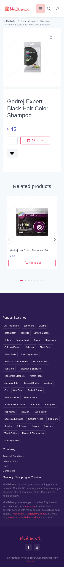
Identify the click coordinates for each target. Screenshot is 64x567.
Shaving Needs (35, 419)
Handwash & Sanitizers (30, 369)
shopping (30, 506)
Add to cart (37, 140)
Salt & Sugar (40, 412)
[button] (49, 8)
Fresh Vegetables (29, 354)
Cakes (7, 340)
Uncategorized (11, 440)
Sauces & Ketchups (13, 419)
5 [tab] (34, 280)
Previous (9, 240)
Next (55, 240)
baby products (32, 517)
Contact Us (9, 470)
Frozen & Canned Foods (16, 361)
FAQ (5, 465)
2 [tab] (25, 280)
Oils (6, 390)
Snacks (8, 426)
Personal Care (28, 21)
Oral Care (18, 390)
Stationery (48, 426)
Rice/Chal (25, 412)
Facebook (28, 547)
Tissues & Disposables (33, 433)
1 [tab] (21, 280)
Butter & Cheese (42, 333)
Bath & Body (10, 333)
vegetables (33, 513)
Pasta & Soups (35, 390)
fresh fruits (18, 513)
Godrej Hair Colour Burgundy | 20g (29, 250)
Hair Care (45, 21)
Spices (35, 426)
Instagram (37, 547)
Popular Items (30, 397)
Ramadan (35, 404)
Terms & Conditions (14, 456)
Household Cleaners (14, 376)
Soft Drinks (22, 426)
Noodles (48, 383)
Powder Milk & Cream (14, 404)
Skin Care (53, 419)
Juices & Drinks (31, 383)
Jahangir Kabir (11, 383)
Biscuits (25, 333)
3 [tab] (28, 280)
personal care (15, 517)
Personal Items (11, 397)
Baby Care (29, 326)
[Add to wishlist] (12, 153)
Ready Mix (50, 404)
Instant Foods (36, 376)
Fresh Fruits (10, 354)
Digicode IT (32, 561)
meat (43, 513)
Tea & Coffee (10, 433)
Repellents (9, 412)
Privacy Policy (10, 461)
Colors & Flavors (12, 347)
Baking (42, 326)
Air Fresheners (11, 326)
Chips (37, 340)
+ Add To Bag (32, 262)
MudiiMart (11, 21)
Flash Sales (45, 347)
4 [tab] (31, 280)
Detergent (30, 347)
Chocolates (50, 340)
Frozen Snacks (40, 361)
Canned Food (22, 340)
